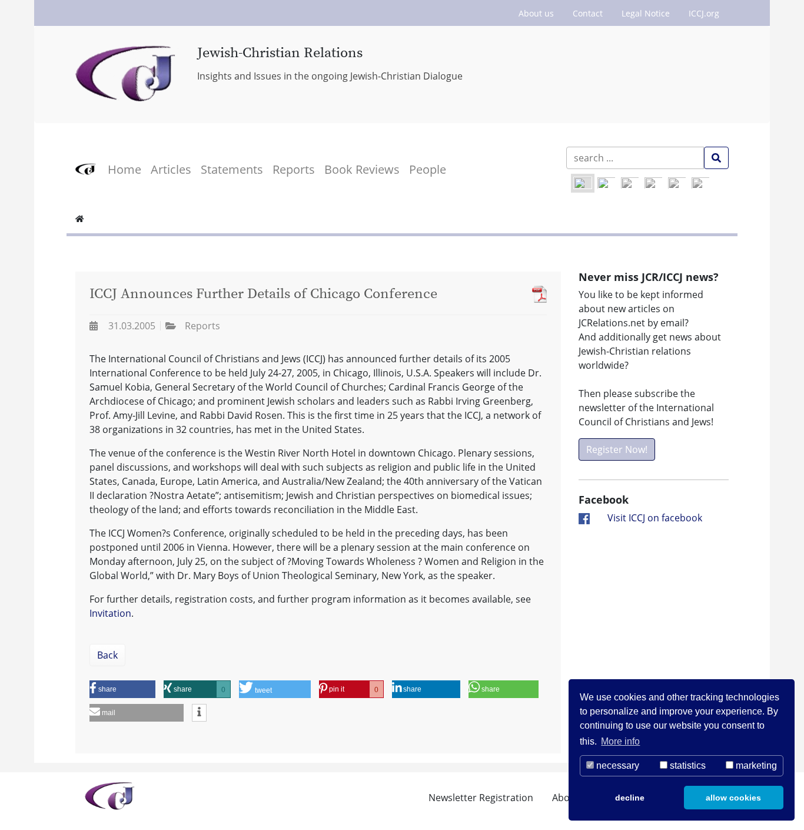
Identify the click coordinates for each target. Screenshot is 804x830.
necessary (616, 765)
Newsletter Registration (480, 797)
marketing (755, 765)
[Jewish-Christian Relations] (127, 74)
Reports (294, 169)
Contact (588, 13)
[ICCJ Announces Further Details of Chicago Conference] (536, 294)
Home (124, 169)
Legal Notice (646, 13)
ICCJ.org (704, 13)
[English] (582, 183)
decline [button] (629, 797)
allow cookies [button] (733, 797)
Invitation (110, 613)
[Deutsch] (606, 183)
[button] (122, 689)
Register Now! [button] (616, 449)
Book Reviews (362, 169)
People (427, 169)
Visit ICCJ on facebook (654, 517)
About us (536, 13)
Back (107, 655)
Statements (232, 169)
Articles (171, 169)
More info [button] (620, 741)
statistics (686, 765)
